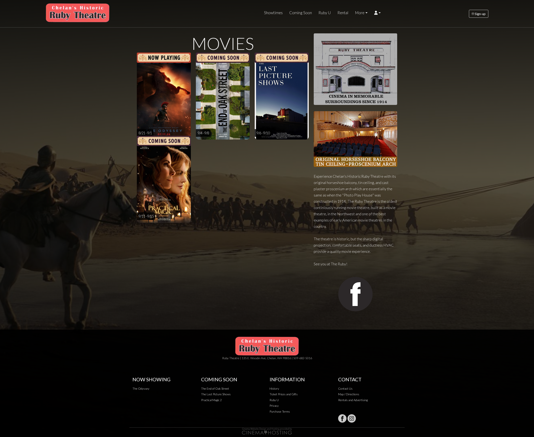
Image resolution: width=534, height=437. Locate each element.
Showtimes (273, 12)
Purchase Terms (280, 411)
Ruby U (325, 12)
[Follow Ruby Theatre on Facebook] (342, 418)
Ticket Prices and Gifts (284, 394)
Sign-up (480, 14)
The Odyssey (140, 388)
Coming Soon (300, 12)
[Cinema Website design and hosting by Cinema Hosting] (267, 431)
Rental (343, 12)
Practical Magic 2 (211, 400)
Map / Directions (348, 394)
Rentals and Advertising (353, 400)
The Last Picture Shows (216, 394)
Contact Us (345, 388)
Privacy (274, 405)
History (274, 388)
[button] (377, 12)
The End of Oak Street (215, 388)
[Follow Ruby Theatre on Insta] (352, 418)
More (359, 12)
